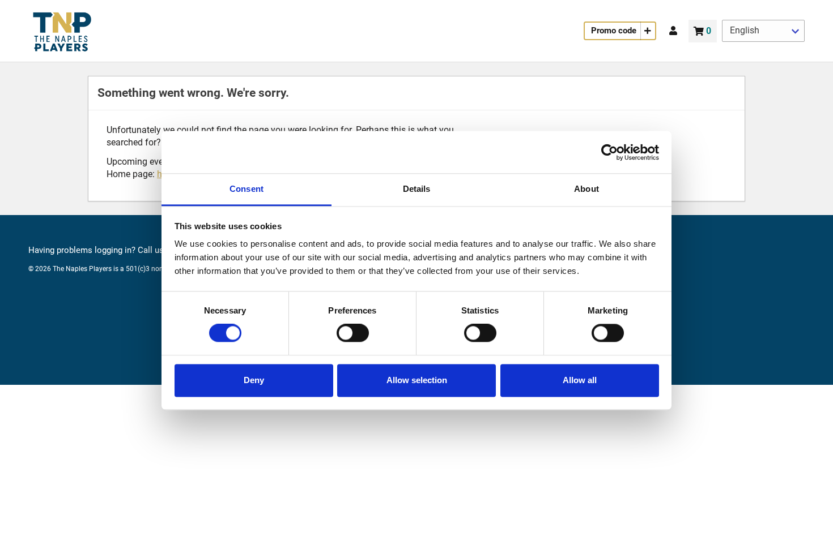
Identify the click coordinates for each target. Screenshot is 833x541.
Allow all (580, 380)
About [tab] (586, 189)
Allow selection (416, 380)
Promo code (613, 30)
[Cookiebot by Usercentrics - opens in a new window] (609, 152)
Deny (254, 380)
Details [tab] (417, 189)
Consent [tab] (247, 189)
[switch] (353, 333)
